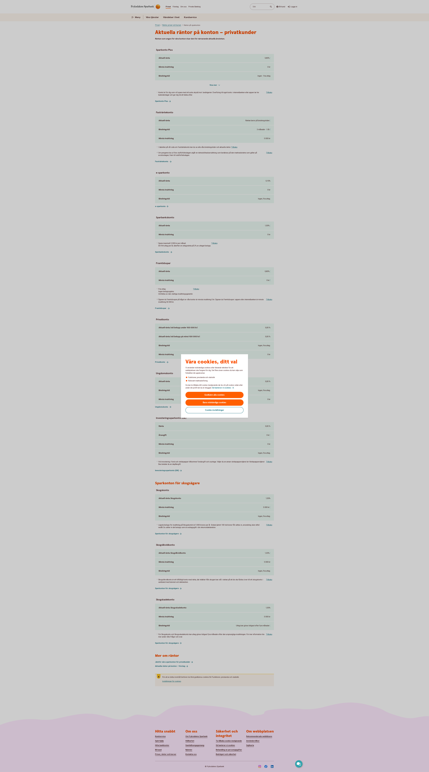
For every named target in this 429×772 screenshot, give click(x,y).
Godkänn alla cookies (214, 395)
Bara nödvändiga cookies (214, 402)
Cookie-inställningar (214, 410)
